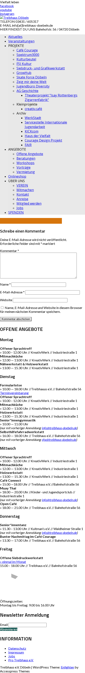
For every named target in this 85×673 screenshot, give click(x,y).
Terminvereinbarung (14, 393)
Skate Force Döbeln (32, 77)
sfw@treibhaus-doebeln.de (59, 439)
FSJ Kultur (24, 63)
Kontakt (23, 194)
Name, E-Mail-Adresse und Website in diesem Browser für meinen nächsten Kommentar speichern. (41, 309)
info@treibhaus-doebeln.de (59, 428)
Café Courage (27, 50)
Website (6, 300)
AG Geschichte (27, 91)
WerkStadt (33, 118)
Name (5, 284)
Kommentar (9, 251)
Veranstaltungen (21, 41)
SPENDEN (16, 212)
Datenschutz (17, 648)
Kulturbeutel (26, 59)
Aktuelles (15, 36)
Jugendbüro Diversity (33, 86)
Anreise (22, 199)
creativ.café (33, 109)
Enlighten (67, 667)
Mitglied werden (29, 203)
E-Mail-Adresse (12, 292)
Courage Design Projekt (43, 140)
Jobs (20, 208)
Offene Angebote (30, 154)
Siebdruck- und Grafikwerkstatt (41, 68)
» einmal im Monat (13, 562)
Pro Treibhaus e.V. (20, 660)
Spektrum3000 (28, 54)
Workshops (25, 163)
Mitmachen (25, 190)
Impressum (16, 652)
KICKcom (31, 131)
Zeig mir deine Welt (31, 81)
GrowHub (24, 72)
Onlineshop (17, 176)
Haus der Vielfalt (37, 136)
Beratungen (26, 158)
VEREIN (22, 185)
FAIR (28, 145)
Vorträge (24, 167)
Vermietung (26, 172)
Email (4, 624)
